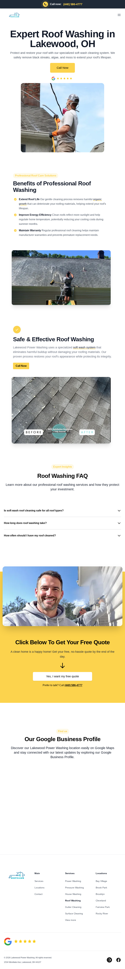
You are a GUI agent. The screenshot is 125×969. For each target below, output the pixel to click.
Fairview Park (103, 907)
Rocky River (102, 913)
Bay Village (101, 881)
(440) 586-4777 (73, 685)
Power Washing (73, 881)
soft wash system (84, 347)
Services (39, 881)
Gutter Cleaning (73, 907)
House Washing (73, 894)
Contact (38, 894)
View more (70, 920)
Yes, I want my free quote (62, 676)
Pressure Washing (74, 887)
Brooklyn (100, 894)
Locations (39, 887)
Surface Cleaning (74, 913)
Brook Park (101, 887)
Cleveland (101, 900)
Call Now (62, 67)
